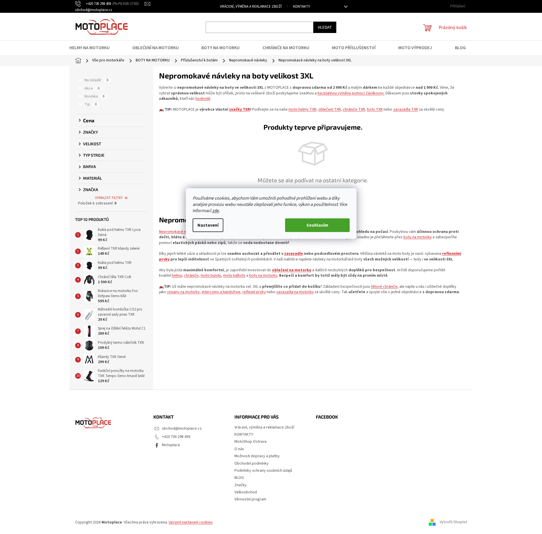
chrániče (191, 275)
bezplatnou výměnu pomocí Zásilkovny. (351, 93)
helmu (177, 275)
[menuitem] (93, 48)
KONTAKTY (301, 6)
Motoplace (171, 445)
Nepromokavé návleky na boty (185, 232)
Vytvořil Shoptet (453, 522)
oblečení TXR (329, 109)
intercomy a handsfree (221, 292)
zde (215, 211)
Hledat (325, 27)
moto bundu (211, 275)
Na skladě (96, 80)
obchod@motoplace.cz (182, 428)
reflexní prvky (254, 292)
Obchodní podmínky (251, 463)
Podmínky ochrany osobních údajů (263, 470)
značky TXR (239, 109)
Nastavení (208, 225)
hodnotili (202, 99)
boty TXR (375, 109)
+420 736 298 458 (176, 437)
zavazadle (293, 253)
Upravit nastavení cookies (191, 522)
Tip (91, 104)
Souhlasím (317, 225)
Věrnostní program (250, 499)
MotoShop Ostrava (250, 441)
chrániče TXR (354, 109)
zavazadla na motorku (295, 292)
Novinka (94, 96)
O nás (239, 449)
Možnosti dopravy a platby (257, 456)
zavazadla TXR (405, 109)
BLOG (239, 478)
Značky (240, 485)
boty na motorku (417, 237)
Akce (92, 88)
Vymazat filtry (109, 198)
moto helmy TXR (302, 109)
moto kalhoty (234, 275)
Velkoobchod (245, 492)
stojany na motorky (183, 292)
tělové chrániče (384, 286)
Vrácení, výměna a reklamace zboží (251, 6)
